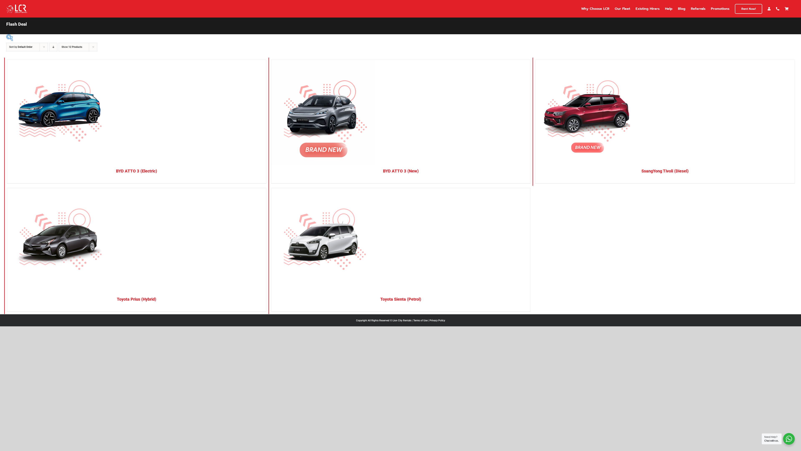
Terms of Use (420, 320)
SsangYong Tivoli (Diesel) (665, 171)
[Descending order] (53, 47)
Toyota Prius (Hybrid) (136, 299)
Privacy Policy (437, 320)
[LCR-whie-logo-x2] (16, 6)
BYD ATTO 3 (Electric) (136, 171)
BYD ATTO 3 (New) (401, 171)
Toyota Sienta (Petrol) (400, 299)
